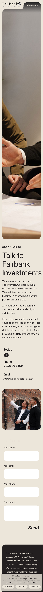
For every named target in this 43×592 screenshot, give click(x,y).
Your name (9, 447)
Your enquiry (10, 502)
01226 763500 (13, 365)
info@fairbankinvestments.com (18, 379)
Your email (8, 465)
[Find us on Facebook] (6, 355)
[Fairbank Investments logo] (12, 4)
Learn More (33, 583)
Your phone (9, 484)
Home (5, 246)
